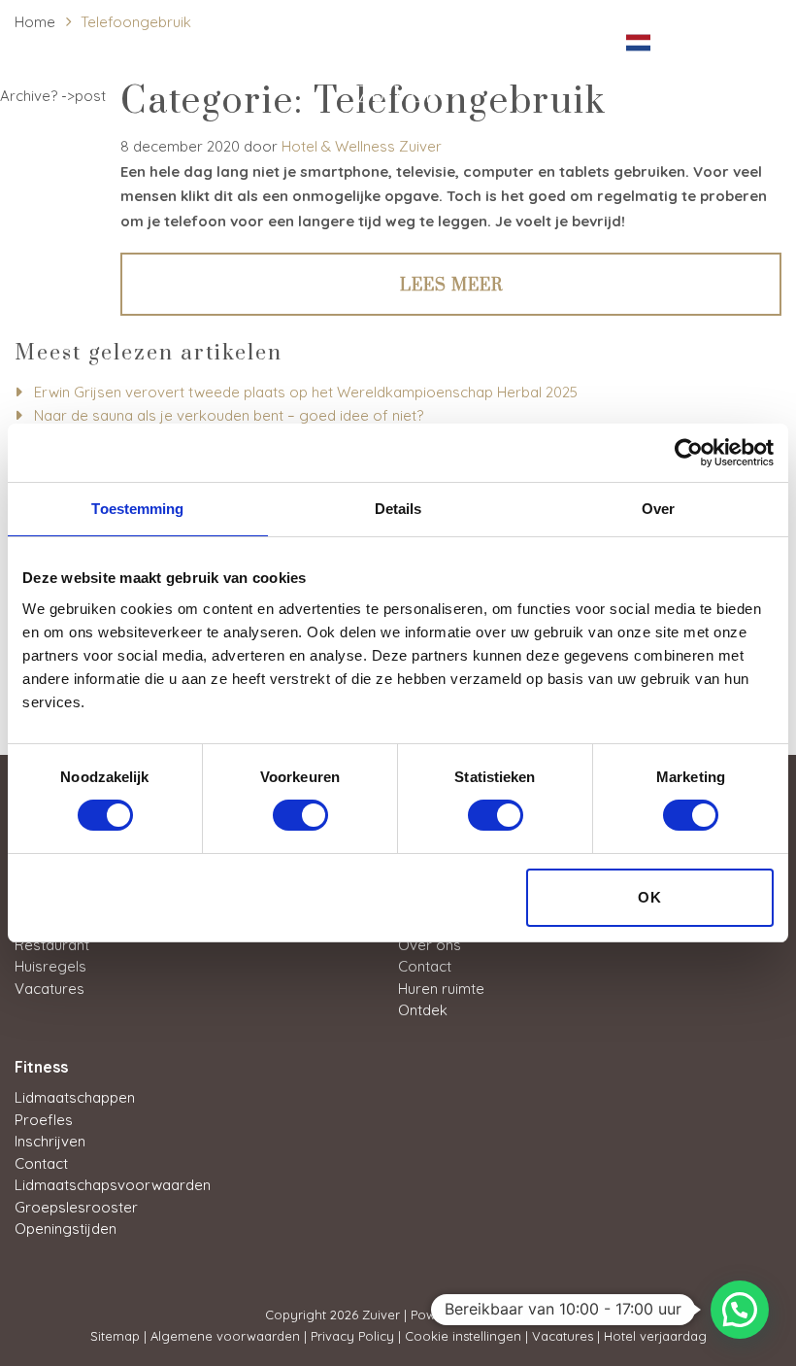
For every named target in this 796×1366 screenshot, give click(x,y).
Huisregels (50, 966)
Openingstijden (65, 1228)
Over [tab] (658, 508)
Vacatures (49, 988)
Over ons (429, 945)
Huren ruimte (441, 988)
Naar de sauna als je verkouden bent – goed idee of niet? (228, 415)
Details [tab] (398, 508)
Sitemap (115, 1336)
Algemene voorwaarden (225, 1336)
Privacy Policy (352, 1336)
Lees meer (451, 285)
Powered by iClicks (467, 1314)
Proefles (44, 1119)
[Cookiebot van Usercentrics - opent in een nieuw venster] (689, 452)
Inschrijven (50, 1141)
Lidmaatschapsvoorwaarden (113, 1185)
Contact (424, 966)
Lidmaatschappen (75, 1097)
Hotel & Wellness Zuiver (362, 146)
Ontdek (423, 1010)
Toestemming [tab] (137, 508)
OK (650, 897)
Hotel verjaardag (655, 1336)
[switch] (300, 815)
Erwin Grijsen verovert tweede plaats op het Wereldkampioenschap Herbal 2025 (306, 392)
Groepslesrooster (76, 1207)
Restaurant (52, 945)
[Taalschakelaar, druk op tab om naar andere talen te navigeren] (645, 39)
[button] (740, 1310)
